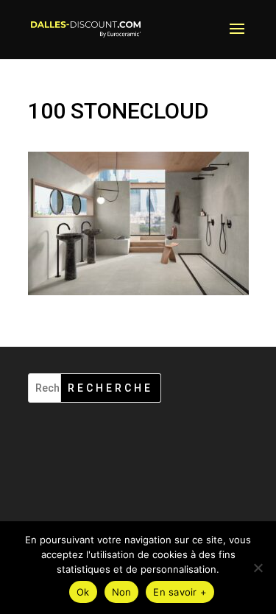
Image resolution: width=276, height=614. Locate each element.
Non (122, 592)
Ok (83, 592)
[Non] (257, 567)
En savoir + (180, 592)
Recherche (110, 388)
